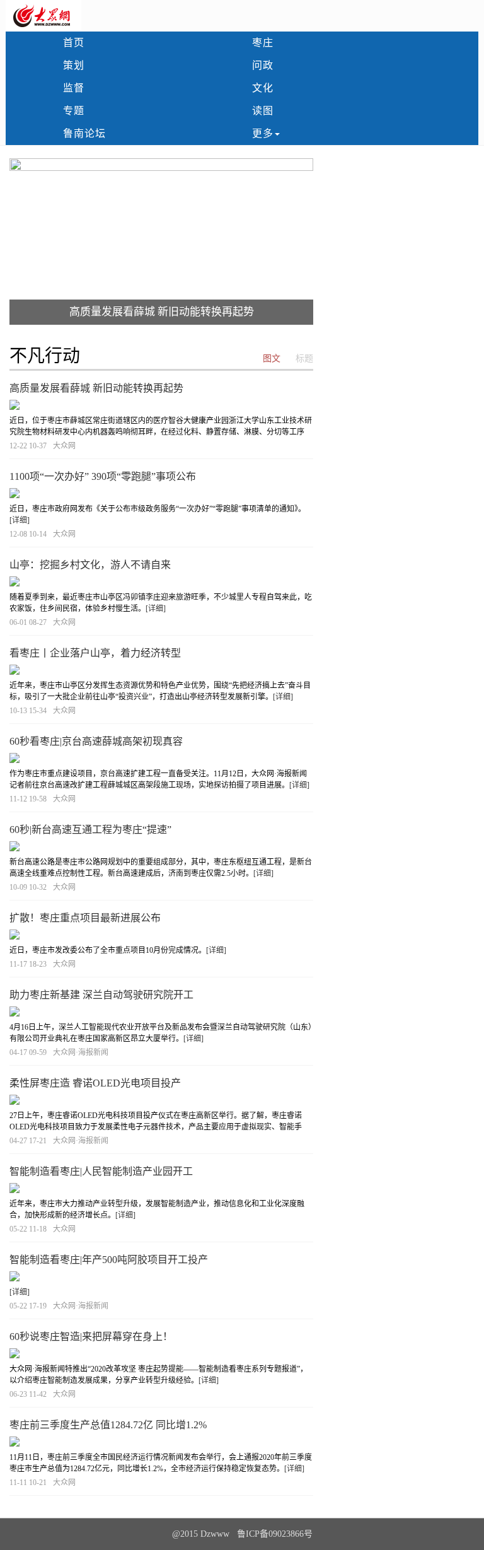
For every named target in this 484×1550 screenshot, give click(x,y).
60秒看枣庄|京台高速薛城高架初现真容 (96, 741)
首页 (73, 42)
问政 (263, 65)
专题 (73, 110)
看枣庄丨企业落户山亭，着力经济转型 (95, 653)
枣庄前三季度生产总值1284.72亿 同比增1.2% (108, 1424)
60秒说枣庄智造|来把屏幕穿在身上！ (91, 1336)
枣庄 (263, 42)
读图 (263, 110)
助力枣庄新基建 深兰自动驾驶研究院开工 (101, 994)
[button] (32, 241)
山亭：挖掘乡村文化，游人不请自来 (90, 564)
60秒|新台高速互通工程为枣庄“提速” (90, 829)
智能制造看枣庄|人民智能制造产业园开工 (101, 1171)
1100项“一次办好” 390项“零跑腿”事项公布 (102, 476)
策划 (73, 65)
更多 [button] (263, 133)
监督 (73, 88)
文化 (263, 88)
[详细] (19, 520)
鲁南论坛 (84, 133)
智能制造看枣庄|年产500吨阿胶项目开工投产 (108, 1259)
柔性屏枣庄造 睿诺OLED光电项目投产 (95, 1083)
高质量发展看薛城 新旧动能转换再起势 (161, 312)
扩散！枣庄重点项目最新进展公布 (85, 917)
